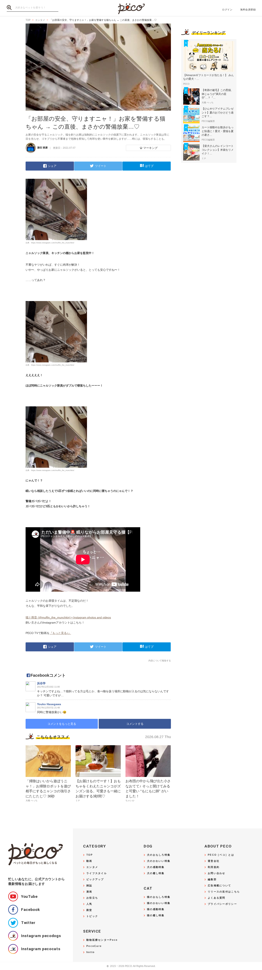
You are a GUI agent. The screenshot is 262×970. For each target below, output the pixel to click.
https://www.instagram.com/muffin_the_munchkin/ (52, 243)
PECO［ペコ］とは (221, 855)
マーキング (150, 147)
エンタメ (92, 867)
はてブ (149, 165)
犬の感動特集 (156, 867)
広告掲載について (219, 885)
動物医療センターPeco (101, 940)
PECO (131, 8)
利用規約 (213, 867)
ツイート (100, 165)
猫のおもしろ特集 (158, 897)
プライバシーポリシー (222, 904)
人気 (89, 904)
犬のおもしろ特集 (158, 855)
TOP (89, 855)
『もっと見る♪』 (60, 633)
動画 (89, 861)
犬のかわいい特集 (158, 861)
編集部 (212, 879)
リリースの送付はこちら (224, 891)
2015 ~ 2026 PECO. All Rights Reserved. (131, 966)
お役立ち (92, 898)
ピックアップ (95, 879)
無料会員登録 (248, 9)
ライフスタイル (96, 873)
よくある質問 (216, 898)
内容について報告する (159, 660)
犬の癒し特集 (156, 873)
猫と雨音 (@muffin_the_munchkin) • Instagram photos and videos (68, 617)
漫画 (89, 891)
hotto (90, 952)
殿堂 (89, 910)
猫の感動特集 (156, 909)
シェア (52, 165)
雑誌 (89, 885)
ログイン (227, 9)
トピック (92, 916)
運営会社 (213, 861)
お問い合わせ (216, 873)
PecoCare (94, 946)
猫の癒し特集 (156, 915)
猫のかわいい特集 (158, 903)
